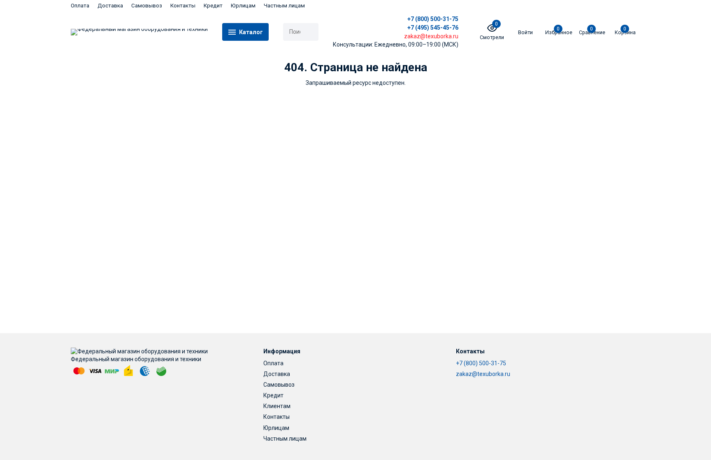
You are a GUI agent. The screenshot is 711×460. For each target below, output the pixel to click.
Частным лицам (284, 5)
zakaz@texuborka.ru (483, 374)
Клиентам (276, 406)
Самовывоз (146, 5)
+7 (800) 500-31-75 (432, 19)
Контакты (182, 5)
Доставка (110, 5)
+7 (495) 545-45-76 (432, 27)
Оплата (80, 5)
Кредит (213, 5)
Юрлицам (243, 5)
